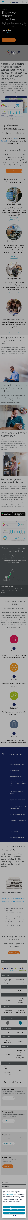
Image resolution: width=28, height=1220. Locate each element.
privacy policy (9, 1194)
